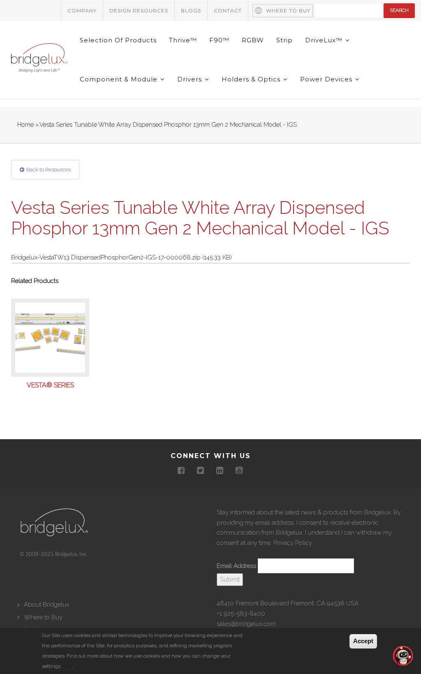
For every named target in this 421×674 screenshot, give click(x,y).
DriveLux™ (325, 40)
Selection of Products (118, 40)
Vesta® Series (50, 385)
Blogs (191, 10)
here (67, 666)
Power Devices (327, 79)
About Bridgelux (46, 604)
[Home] (39, 59)
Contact (228, 10)
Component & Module (120, 79)
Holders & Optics (252, 79)
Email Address (236, 566)
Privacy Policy (292, 543)
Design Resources (138, 10)
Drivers (190, 79)
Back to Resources (48, 170)
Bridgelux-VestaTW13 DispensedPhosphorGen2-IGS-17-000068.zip (106, 257)
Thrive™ (183, 40)
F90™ (219, 40)
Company (82, 10)
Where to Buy (288, 10)
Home (25, 124)
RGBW (253, 40)
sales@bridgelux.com (246, 624)
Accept (363, 640)
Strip (284, 40)
